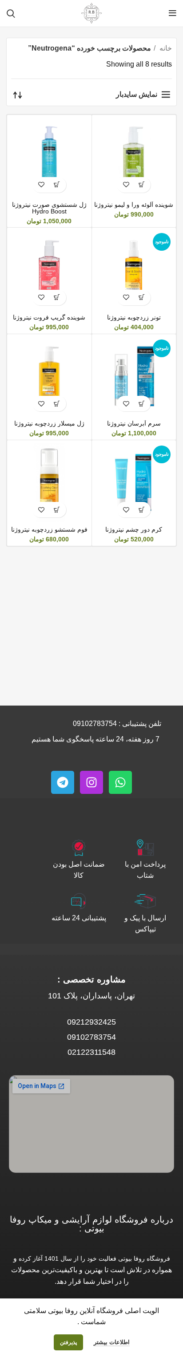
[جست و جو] (11, 13)
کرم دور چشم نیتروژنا (133, 529)
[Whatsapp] (120, 782)
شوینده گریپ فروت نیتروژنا (49, 317)
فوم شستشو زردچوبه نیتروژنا (49, 529)
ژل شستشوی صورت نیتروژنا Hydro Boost (49, 208)
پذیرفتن (68, 1342)
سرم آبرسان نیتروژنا (134, 423)
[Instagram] (91, 782)
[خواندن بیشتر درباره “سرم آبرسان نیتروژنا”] (141, 403)
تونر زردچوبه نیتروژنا (134, 317)
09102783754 (95, 723)
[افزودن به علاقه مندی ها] (126, 185)
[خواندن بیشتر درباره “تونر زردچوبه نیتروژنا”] (141, 297)
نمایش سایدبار (136, 94)
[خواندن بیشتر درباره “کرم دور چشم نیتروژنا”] (141, 509)
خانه (165, 48)
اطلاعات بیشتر (112, 1342)
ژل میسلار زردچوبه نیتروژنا (49, 423)
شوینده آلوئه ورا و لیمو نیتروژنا (133, 204)
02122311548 (91, 1052)
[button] (141, 185)
